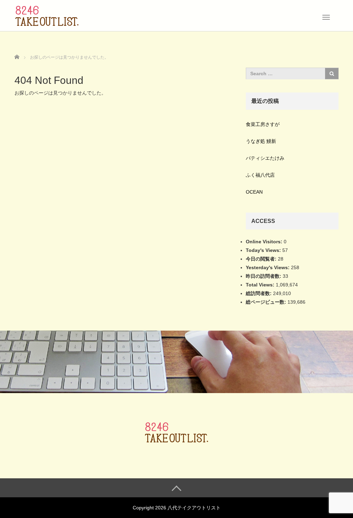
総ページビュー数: (267, 302)
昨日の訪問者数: (264, 276)
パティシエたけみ (265, 158)
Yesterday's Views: (268, 267)
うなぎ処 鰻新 (261, 141)
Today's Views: (264, 250)
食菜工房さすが (263, 124)
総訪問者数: (259, 293)
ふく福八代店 (260, 175)
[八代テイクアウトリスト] (46, 15)
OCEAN (254, 192)
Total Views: (261, 284)
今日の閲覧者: (262, 259)
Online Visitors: (265, 241)
